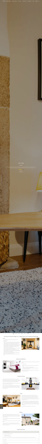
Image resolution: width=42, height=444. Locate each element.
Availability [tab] (28, 333)
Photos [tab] (16, 333)
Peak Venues (7, 1)
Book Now (21, 171)
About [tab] (13, 333)
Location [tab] (19, 333)
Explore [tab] (22, 333)
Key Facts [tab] (25, 333)
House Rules (5, 439)
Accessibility (5, 441)
